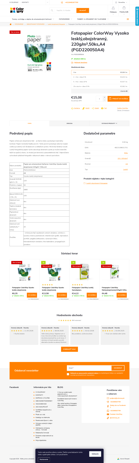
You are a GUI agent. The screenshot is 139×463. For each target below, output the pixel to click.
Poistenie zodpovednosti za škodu (44, 436)
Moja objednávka (41, 440)
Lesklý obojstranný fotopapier (97, 183)
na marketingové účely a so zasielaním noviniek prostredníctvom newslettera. (96, 374)
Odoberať (118, 368)
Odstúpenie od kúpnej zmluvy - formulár (43, 429)
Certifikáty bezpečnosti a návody (43, 411)
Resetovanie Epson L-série (44, 420)
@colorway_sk (114, 418)
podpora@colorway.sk (117, 398)
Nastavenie (44, 459)
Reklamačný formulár (42, 433)
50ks (126, 153)
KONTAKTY (25, 2)
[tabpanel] (25, 279)
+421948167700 (115, 402)
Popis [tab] (29, 123)
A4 (127, 164)
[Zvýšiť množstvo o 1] (104, 97)
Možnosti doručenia (80, 62)
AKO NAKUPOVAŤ (42, 407)
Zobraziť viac (69, 349)
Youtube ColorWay (116, 414)
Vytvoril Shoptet (124, 459)
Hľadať (82, 10)
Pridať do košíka (120, 99)
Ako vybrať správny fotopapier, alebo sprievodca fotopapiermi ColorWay (67, 405)
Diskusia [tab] (69, 123)
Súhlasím (95, 454)
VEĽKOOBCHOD (41, 404)
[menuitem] (33, 19)
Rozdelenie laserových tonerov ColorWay (67, 400)
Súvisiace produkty (108, 123)
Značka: (122, 108)
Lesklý (125, 169)
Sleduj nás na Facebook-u (118, 406)
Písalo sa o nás (40, 414)
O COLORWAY (14, 2)
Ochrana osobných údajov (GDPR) (44, 424)
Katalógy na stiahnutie (43, 417)
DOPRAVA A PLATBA (43, 398)
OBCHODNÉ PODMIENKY (44, 401)
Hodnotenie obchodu (69, 315)
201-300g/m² (123, 158)
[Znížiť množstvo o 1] (104, 100)
